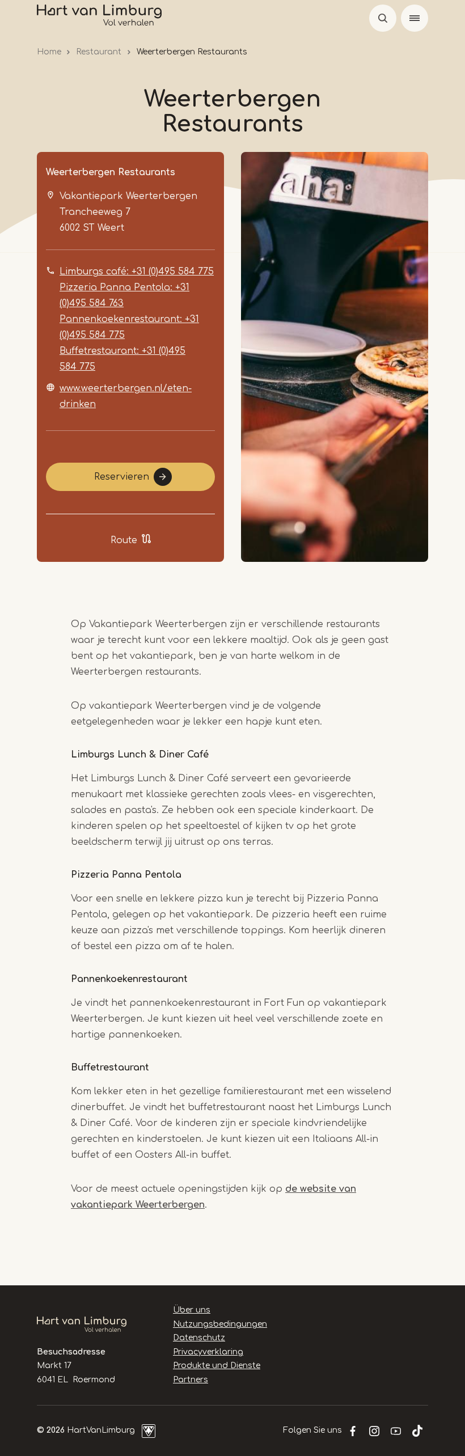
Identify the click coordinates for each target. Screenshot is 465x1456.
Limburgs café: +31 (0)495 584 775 (137, 271)
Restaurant (98, 52)
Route (124, 540)
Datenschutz (199, 1338)
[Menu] (414, 18)
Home (49, 52)
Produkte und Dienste (216, 1365)
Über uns (191, 1310)
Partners (190, 1379)
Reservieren (121, 477)
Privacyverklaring (208, 1352)
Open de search (382, 18)
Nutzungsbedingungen (220, 1324)
